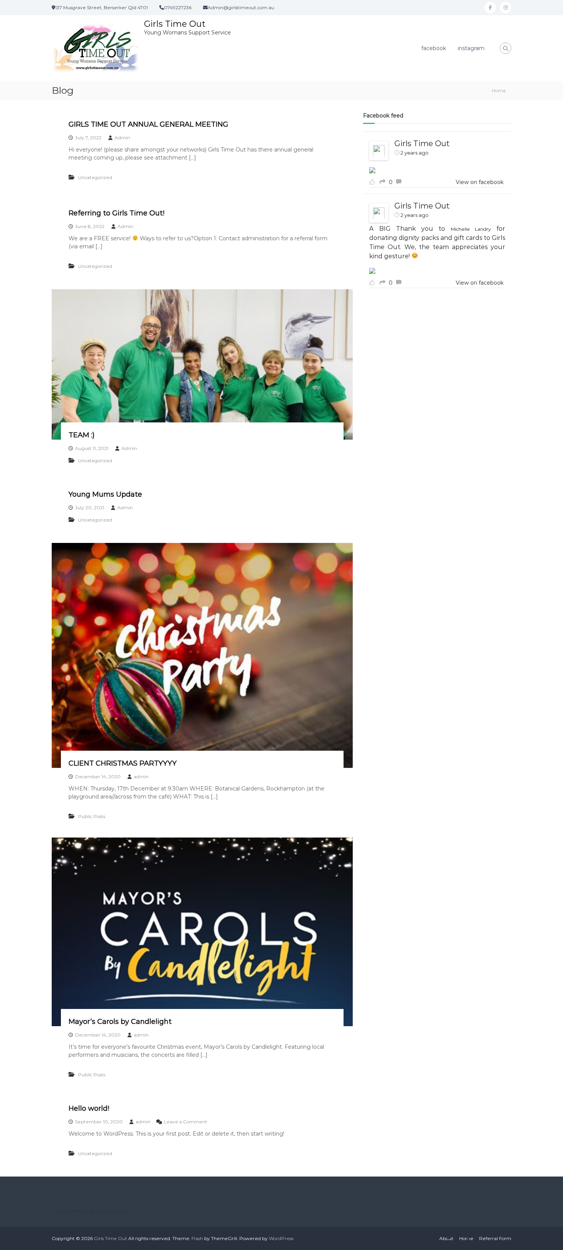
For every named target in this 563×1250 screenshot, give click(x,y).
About (446, 1238)
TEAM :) (82, 435)
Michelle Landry (471, 229)
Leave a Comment (185, 1122)
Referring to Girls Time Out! (116, 213)
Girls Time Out (174, 24)
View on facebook (480, 182)
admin (141, 776)
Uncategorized (95, 177)
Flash (197, 1238)
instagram (471, 48)
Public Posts (91, 816)
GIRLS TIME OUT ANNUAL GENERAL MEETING (148, 124)
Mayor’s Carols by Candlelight (120, 1021)
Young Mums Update (105, 494)
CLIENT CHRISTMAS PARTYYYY (123, 763)
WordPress (281, 1238)
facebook (433, 48)
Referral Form (495, 1238)
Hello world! (89, 1108)
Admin (122, 137)
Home (466, 1238)
